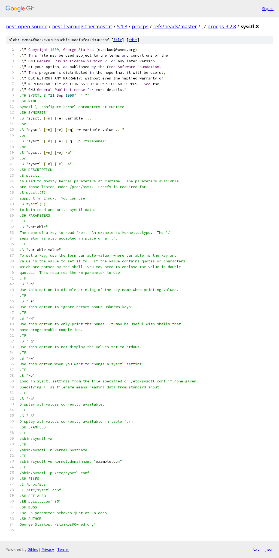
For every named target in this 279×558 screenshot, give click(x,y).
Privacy (47, 549)
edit (133, 40)
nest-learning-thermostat (82, 26)
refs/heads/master (175, 26)
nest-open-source (26, 26)
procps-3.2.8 (221, 26)
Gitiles (33, 549)
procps (140, 26)
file (117, 40)
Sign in (268, 8)
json (269, 549)
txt (256, 549)
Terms (63, 549)
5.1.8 (122, 26)
